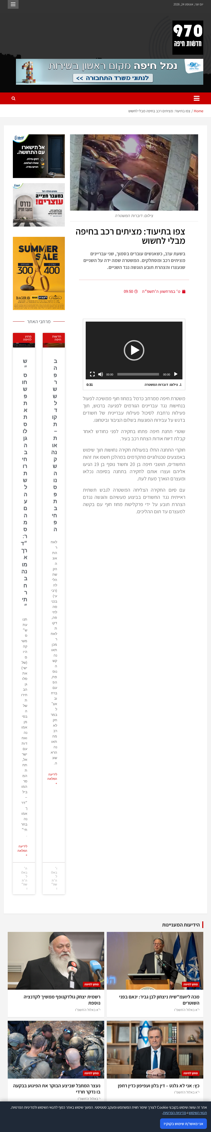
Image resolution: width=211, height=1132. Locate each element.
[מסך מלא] (92, 374)
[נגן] (175, 374)
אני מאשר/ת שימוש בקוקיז (183, 1123)
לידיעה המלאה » (52, 779)
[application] (134, 351)
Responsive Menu (13, 4)
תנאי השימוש (198, 1112)
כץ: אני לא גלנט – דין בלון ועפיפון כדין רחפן (158, 1085)
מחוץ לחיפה (190, 984)
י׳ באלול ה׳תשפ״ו (89, 1098)
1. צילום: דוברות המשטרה (163, 384)
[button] (134, 350)
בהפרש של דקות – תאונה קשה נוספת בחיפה (54, 445)
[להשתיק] (100, 374)
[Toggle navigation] (196, 98)
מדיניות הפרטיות (174, 1112)
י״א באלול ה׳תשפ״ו (186, 1009)
